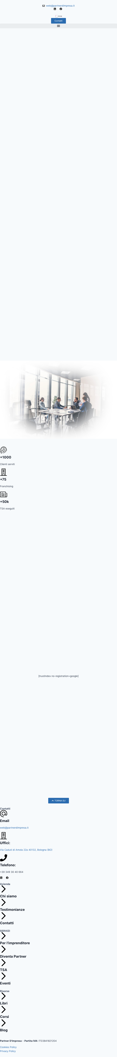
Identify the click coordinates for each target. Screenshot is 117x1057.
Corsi (4, 1017)
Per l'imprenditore (15, 943)
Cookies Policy (8, 1047)
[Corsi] (3, 1009)
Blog (4, 1030)
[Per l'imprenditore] (3, 935)
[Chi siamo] (3, 889)
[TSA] (3, 962)
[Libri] (3, 996)
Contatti (7, 923)
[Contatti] (3, 915)
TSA (3, 970)
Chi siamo (8, 896)
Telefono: (8, 865)
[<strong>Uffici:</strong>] (3, 835)
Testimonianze (12, 910)
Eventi (5, 983)
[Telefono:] (3, 857)
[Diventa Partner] (3, 949)
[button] (58, 26)
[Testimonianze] (3, 902)
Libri (4, 1003)
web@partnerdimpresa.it (14, 827)
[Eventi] (3, 976)
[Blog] (3, 1022)
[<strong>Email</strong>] (3, 813)
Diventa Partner (13, 956)
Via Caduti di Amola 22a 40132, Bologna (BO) (26, 849)
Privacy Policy (8, 1051)
